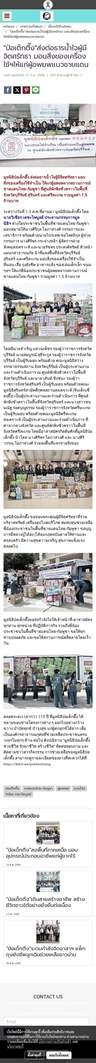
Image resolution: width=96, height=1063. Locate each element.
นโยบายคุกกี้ (15, 1046)
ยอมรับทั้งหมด (59, 1055)
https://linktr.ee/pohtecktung (27, 764)
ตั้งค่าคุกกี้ (34, 1055)
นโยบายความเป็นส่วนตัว (55, 1041)
